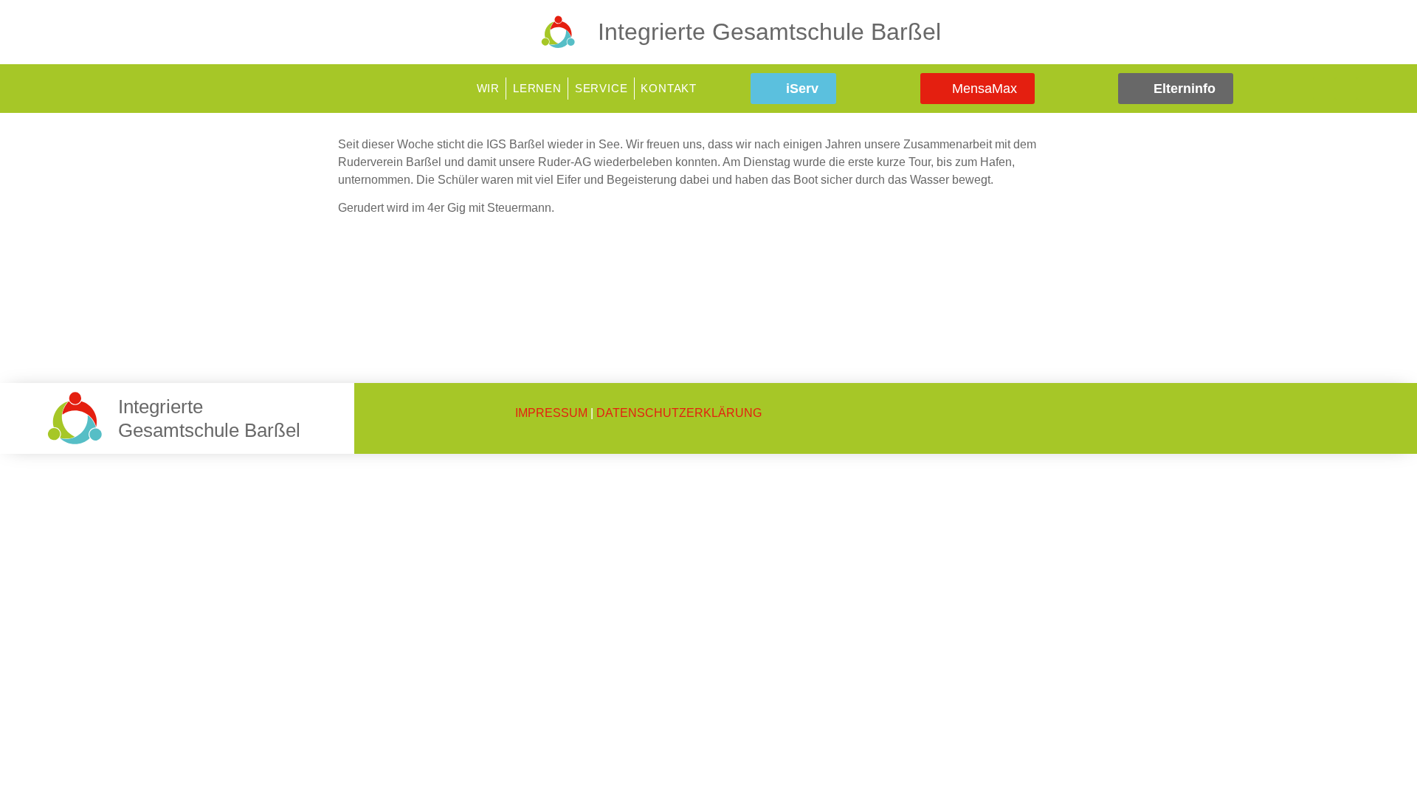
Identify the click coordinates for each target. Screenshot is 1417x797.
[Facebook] (1324, 88)
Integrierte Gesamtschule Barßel (769, 31)
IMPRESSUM (551, 413)
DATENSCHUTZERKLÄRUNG (679, 413)
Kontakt (669, 88)
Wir (488, 88)
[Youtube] (1368, 88)
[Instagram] (1346, 88)
